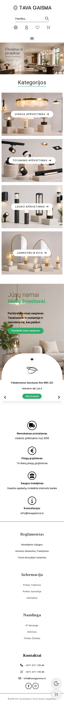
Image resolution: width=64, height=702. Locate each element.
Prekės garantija (32, 591)
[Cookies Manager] (56, 683)
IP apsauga (32, 625)
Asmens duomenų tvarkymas (32, 550)
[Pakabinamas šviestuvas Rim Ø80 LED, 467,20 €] (32, 377)
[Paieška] (47, 18)
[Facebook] (28, 686)
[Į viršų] (56, 694)
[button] (32, 38)
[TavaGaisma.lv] (32, 8)
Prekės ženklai (32, 638)
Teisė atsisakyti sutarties (32, 557)
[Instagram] (35, 686)
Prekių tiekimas (32, 584)
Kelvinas (32, 631)
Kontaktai (32, 597)
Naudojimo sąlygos (32, 544)
